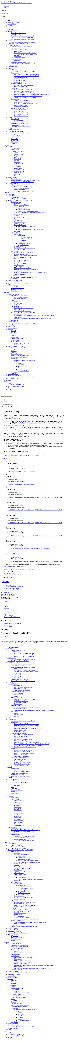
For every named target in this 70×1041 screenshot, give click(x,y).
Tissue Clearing (18, 693)
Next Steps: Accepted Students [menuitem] (26, 191)
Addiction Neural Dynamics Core (20, 698)
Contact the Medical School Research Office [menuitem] (23, 323)
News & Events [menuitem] (22, 366)
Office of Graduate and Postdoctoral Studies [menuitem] (23, 63)
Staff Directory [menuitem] (18, 220)
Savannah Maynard (19, 825)
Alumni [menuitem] (10, 117)
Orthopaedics (14, 788)
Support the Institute (23, 1020)
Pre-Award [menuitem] (10, 329)
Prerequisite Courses (16, 828)
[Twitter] (2, 629)
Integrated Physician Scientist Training (28, 860)
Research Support (12, 977)
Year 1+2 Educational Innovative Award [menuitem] (25, 97)
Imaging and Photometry (21, 702)
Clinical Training (22, 857)
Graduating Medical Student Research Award (26, 725)
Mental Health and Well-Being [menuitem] (22, 257)
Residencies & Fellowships (15, 929)
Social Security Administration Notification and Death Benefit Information (34, 965)
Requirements (21, 885)
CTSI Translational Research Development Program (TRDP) (30, 922)
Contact (10, 777)
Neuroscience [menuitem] (14, 358)
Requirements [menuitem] (21, 235)
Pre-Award (10, 979)
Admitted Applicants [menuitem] (16, 185)
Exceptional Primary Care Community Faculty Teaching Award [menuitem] (31, 94)
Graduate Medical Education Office (20, 679)
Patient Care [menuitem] (7, 380)
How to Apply (18, 883)
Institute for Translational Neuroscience (24, 1009)
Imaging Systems (19, 694)
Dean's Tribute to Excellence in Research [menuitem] (22, 37)
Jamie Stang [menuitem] (17, 162)
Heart (12, 787)
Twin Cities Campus (13, 647)
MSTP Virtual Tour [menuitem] (19, 249)
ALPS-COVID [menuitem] (15, 341)
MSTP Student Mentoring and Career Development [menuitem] (32, 212)
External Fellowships (20, 863)
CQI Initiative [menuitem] (14, 286)
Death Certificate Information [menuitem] (22, 314)
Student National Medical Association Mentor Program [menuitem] (25, 180)
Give (5, 605)
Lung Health (14, 1022)
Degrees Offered (12, 843)
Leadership (10, 648)
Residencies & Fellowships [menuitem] (15, 280)
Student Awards (15, 722)
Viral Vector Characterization (22, 690)
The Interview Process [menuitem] (24, 243)
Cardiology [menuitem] (14, 351)
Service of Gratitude (16, 969)
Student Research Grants (21, 765)
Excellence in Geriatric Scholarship (23, 734)
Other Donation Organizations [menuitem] (22, 311)
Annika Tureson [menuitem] (18, 154)
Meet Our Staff (18, 953)
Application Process (13, 833)
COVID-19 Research (13, 989)
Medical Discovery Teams (15, 1025)
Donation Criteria (15, 954)
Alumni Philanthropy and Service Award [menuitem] (25, 100)
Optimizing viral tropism (20, 688)
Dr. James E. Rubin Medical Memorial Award (26, 724)
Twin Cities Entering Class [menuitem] (21, 188)
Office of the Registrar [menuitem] (17, 59)
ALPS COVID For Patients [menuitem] (21, 343)
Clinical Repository (13, 1028)
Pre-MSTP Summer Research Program (24, 897)
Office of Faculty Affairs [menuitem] (17, 48)
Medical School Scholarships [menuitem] (22, 114)
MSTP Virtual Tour (19, 899)
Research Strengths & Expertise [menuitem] (16, 346)
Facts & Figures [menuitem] (15, 149)
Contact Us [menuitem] (14, 275)
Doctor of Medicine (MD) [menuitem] (15, 195)
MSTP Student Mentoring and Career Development (32, 862)
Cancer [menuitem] (13, 134)
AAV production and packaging (23, 687)
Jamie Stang (17, 811)
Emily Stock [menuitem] (17, 159)
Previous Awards (18, 714)
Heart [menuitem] (12, 137)
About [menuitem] (6, 28)
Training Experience (19, 856)
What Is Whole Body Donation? (19, 946)
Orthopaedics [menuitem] (14, 139)
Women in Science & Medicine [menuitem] (22, 268)
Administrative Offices (14, 662)
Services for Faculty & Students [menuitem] (19, 108)
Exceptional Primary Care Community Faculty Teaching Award (31, 744)
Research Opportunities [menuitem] (17, 271)
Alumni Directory (19, 873)
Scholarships (14, 791)
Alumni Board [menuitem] (15, 119)
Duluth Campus (12, 658)
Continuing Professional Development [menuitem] (18, 283)
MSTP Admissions (16, 882)
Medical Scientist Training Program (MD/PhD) (20, 850)
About (6, 401)
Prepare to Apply (12, 827)
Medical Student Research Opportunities (25, 670)
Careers (6, 606)
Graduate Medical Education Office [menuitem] (20, 62)
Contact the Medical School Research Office (23, 972)
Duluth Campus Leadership (18, 650)
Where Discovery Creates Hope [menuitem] (16, 386)
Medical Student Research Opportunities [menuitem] (25, 53)
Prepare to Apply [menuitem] (12, 177)
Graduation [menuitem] (17, 60)
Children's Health (15, 785)
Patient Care (7, 1029)
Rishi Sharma (18, 822)
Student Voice (14, 940)
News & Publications (20, 874)
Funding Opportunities (14, 974)
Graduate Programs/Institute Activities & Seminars (27, 919)
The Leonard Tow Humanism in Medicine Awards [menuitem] (28, 96)
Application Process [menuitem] (13, 183)
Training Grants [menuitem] (15, 337)
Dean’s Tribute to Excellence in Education (22, 656)
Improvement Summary (17, 937)
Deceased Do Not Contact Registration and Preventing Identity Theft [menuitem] (32, 318)
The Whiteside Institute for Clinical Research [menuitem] (26, 54)
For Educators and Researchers (19, 945)
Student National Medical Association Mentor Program (25, 830)
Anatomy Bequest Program (15, 943)
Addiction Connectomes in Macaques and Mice (27, 707)
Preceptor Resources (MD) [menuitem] (18, 197)
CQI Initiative (14, 936)
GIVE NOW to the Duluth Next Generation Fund (48, 497)
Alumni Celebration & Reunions (14, 586)
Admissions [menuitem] (7, 145)
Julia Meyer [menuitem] (17, 166)
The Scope (7, 625)
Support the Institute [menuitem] (23, 371)
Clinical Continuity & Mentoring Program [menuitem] (25, 255)
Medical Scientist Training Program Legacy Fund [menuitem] (24, 277)
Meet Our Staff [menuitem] (18, 303)
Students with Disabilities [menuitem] (21, 254)
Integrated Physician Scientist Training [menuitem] (28, 211)
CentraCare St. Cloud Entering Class (24, 836)
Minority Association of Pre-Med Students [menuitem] (22, 182)
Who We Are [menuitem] (17, 56)
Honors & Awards (12, 719)
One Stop (6, 6)
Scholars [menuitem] (20, 369)
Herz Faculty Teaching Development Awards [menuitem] (23, 71)
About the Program (16, 851)
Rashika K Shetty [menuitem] (19, 171)
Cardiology (14, 1000)
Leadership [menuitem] (10, 31)
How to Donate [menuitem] (15, 306)
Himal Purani (18, 810)
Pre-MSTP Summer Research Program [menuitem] (24, 248)
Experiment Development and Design (24, 699)
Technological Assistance (21, 701)
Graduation (17, 678)
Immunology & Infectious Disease (20, 1005)
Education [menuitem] (7, 192)
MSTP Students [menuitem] (15, 251)
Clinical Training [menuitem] (22, 208)
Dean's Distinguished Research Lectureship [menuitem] (22, 36)
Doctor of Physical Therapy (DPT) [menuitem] (17, 199)
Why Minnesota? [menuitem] (15, 148)
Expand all (5, 458)
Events (9, 1039)
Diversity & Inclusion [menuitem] (13, 129)
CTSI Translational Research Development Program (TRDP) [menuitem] (30, 272)
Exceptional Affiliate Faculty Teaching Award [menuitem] (26, 93)
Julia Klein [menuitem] (17, 165)
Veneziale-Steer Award (20, 727)
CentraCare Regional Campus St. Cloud (18, 661)
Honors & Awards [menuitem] (12, 69)
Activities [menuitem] (16, 215)
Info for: (6, 19)
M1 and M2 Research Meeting (22, 910)
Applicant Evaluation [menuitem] (23, 242)
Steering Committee (19, 871)
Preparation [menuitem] (21, 266)
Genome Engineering (16, 1003)
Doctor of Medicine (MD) (15, 845)
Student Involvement (16, 939)
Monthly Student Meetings (21, 911)
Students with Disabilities (21, 903)
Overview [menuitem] (17, 203)
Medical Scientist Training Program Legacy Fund (24, 926)
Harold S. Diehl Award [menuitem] (20, 105)
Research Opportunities (17, 920)
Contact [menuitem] (10, 128)
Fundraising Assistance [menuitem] (20, 111)
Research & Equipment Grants (22, 762)
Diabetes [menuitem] (13, 352)
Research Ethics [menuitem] (12, 326)
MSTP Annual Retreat (20, 913)
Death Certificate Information (22, 963)
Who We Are (17, 673)
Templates (13, 985)
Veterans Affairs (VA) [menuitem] (17, 338)
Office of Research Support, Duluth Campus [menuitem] (23, 42)
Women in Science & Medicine (22, 917)
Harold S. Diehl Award (20, 754)
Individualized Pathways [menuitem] (14, 281)
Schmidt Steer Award (20, 730)
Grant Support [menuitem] (18, 51)
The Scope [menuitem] (10, 387)
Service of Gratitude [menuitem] (16, 320)
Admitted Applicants (16, 834)
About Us (10, 796)
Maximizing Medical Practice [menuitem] (22, 122)
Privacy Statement (5, 642)
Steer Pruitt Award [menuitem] (19, 82)
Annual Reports (8, 626)
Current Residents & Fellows (12, 617)
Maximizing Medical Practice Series (15, 589)
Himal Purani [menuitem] (18, 160)
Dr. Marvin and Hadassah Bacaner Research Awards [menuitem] (28, 79)
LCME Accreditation (13, 934)
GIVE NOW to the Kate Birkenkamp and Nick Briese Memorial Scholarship (28, 548)
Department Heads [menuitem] (16, 34)
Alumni (10, 25)
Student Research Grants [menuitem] (21, 116)
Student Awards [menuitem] (15, 73)
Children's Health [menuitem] (15, 136)
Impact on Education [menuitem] (20, 298)
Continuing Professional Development (18, 933)
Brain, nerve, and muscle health (19, 782)
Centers (20, 1012)
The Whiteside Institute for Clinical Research (26, 671)
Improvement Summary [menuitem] (17, 288)
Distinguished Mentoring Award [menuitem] (23, 89)
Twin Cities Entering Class (21, 837)
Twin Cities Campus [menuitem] (13, 30)
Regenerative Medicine (17, 790)
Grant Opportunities (19, 923)
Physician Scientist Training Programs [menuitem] (24, 252)
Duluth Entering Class (20, 839)
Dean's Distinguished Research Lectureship (22, 653)
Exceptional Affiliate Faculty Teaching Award (26, 742)
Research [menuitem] (6, 292)
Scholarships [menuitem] (14, 142)
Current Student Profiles (17, 800)
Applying (16, 713)
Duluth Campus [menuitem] (12, 40)
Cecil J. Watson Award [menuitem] (20, 86)
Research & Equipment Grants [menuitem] (22, 113)
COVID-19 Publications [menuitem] (17, 344)
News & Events (22, 1016)
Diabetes (13, 1002)
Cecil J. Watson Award (20, 736)
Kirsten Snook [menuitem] (18, 168)
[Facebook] (1, 629)
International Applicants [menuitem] (27, 238)
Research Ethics (12, 976)
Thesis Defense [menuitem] (22, 228)
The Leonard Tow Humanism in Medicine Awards (28, 745)
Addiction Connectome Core (18, 705)
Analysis (16, 696)
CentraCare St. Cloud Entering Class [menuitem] (24, 186)
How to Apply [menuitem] (18, 234)
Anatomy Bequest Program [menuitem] (15, 294)
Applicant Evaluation (23, 891)
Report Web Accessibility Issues (16, 642)
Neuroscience (14, 1008)
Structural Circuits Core (17, 691)
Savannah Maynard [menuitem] (19, 175)
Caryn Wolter (18, 805)
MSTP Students (15, 900)
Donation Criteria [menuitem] (15, 305)
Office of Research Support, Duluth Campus (23, 659)
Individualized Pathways (14, 931)
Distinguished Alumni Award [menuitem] (22, 102)
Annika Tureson (18, 804)
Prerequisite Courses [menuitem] (16, 179)
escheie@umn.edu (9, 566)
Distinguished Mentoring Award (23, 739)
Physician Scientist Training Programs (24, 902)
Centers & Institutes (13, 684)
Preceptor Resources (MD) (18, 847)
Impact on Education (20, 948)
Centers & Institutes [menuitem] (13, 66)
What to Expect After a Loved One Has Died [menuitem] (23, 312)
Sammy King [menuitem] (18, 174)
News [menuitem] (5, 381)
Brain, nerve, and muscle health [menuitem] (19, 132)
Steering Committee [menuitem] (19, 222)
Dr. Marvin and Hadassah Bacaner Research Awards (28, 728)
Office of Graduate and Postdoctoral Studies (23, 681)
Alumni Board (10, 585)
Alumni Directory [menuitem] (19, 223)
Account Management (20, 759)
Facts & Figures (15, 799)
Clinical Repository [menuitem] (13, 378)
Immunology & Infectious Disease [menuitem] (20, 355)
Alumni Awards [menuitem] (15, 99)
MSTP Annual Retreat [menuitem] (20, 263)
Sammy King (18, 823)
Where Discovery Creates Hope (12, 623)
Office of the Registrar (17, 676)
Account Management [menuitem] (20, 109)
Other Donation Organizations (22, 960)
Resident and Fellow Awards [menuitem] (18, 83)
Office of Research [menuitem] (13, 321)
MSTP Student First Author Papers (27, 876)
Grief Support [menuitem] (18, 317)
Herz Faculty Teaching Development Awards (23, 721)
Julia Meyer (17, 816)
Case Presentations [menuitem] (19, 265)
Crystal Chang (18, 807)
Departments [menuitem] (11, 65)
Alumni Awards (15, 748)
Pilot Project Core (15, 711)
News (5, 1031)
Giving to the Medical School (15, 780)
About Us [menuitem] (10, 146)
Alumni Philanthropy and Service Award (25, 750)
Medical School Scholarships (22, 764)
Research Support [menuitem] (12, 328)
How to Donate (15, 956)
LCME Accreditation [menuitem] (13, 285)
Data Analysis (18, 704)
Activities (16, 865)
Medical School (5, 13)
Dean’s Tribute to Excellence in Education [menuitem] (22, 39)
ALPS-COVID (15, 991)
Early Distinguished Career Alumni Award (25, 753)
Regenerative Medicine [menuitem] (17, 140)
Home (5, 399)
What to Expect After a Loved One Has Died (23, 962)
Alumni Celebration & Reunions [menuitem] (19, 123)
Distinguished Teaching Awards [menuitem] (23, 91)
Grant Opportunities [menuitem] (19, 274)
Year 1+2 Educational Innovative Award (25, 747)
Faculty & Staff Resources (11, 610)
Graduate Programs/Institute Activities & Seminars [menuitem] (27, 269)
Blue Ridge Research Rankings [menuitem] (16, 384)
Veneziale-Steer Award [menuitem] (20, 77)
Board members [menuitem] (18, 120)
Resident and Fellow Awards (18, 733)
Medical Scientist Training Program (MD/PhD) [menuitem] (20, 200)
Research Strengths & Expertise (16, 996)
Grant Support (18, 668)
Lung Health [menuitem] (14, 372)
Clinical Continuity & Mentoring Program (25, 905)
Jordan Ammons (18, 813)
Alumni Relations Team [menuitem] (17, 125)
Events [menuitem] (9, 389)
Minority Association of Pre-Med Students (22, 831)
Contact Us (7, 601)
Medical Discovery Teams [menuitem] (15, 375)
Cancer (13, 784)
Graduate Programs (13, 928)
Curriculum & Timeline (24, 859)
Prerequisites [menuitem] (24, 240)
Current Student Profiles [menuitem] (17, 151)
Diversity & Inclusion (13, 779)
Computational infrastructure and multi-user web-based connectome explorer (34, 710)
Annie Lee (17, 802)
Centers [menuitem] (20, 363)
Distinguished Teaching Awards (23, 741)
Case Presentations (19, 914)
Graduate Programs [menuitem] (13, 278)
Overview (17, 853)
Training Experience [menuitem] (19, 206)
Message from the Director (21, 854)
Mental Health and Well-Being (22, 906)
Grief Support (18, 966)
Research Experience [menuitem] (27, 237)
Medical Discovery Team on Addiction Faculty (23, 1026)
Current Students (8, 615)
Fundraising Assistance (20, 761)
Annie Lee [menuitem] (17, 152)
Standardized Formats (20, 708)
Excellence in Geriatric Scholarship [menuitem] (23, 85)
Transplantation (15, 793)
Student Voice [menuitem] (14, 291)
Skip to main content (6, 1)
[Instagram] (4, 629)
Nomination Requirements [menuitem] (21, 106)
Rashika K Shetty (19, 820)
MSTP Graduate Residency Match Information (30, 879)
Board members (18, 770)
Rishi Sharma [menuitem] (18, 172)
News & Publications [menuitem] (20, 225)
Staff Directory (18, 870)
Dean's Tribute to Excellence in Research (22, 655)
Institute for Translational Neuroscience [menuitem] (24, 360)
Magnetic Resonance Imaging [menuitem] (19, 357)
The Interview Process (24, 893)
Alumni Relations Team (12, 588)
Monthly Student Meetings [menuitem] (21, 262)
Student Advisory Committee (22, 868)
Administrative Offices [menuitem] (14, 45)
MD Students (11, 21)
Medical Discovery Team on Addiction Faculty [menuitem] (23, 377)
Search (3, 10)
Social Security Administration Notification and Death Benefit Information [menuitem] (34, 315)
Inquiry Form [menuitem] (18, 309)
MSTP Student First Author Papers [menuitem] (27, 226)
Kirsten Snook (18, 817)
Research (6, 942)
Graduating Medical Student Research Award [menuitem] (26, 76)
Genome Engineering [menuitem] (16, 354)
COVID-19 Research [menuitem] (13, 340)
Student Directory (19, 867)
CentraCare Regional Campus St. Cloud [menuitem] (18, 43)
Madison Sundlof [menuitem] (19, 169)
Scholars (20, 1019)
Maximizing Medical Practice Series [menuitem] (20, 126)
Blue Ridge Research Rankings (16, 1034)
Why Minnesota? (15, 797)
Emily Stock (17, 808)
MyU (5, 7)
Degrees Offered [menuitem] (12, 194)
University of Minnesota (17, 641)
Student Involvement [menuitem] (16, 289)
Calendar (13, 908)
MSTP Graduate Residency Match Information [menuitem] (30, 229)
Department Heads (16, 651)
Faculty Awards (15, 737)
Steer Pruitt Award (19, 731)
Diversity (6, 608)
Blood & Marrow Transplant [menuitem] (18, 348)
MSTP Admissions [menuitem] (16, 232)
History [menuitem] (10, 68)
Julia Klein (17, 814)
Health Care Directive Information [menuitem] (23, 308)
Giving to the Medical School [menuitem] (15, 131)
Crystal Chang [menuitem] (18, 157)
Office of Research (13, 971)
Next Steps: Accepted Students (26, 840)
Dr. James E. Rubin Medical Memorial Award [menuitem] (26, 74)
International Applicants (27, 888)
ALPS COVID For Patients (21, 992)
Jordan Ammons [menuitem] (18, 163)
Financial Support (19, 896)
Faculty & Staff (12, 24)
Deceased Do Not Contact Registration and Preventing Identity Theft (32, 968)
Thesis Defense (22, 877)
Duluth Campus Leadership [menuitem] (18, 33)
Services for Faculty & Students (19, 757)
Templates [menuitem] (13, 335)
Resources (17, 880)
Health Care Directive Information (23, 957)
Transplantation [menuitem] (15, 143)
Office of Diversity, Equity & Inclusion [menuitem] (21, 46)
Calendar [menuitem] (13, 258)
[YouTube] (6, 629)
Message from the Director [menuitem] (21, 205)
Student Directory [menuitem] (19, 217)
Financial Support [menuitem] (19, 246)
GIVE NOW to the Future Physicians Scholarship (21, 471)
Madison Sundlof (19, 819)
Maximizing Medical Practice (22, 771)
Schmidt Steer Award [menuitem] (20, 80)
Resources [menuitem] (17, 231)
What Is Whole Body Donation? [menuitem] (19, 297)
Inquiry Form (18, 959)
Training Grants (15, 986)
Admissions (7, 794)
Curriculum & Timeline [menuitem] (24, 209)
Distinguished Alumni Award (22, 751)
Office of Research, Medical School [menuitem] (20, 57)
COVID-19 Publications (17, 994)
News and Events (15, 716)
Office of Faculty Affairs (17, 665)
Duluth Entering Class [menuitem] (20, 189)
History (10, 717)
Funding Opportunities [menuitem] (14, 324)
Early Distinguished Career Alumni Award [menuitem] (25, 103)
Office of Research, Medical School (20, 674)
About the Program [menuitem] (16, 202)
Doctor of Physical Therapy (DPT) (17, 848)
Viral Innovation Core (17, 685)
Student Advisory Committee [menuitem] (22, 218)
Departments (11, 682)
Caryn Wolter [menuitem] (18, 156)
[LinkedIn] (7, 629)
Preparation (21, 916)
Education (7, 842)
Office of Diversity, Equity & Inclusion (21, 664)
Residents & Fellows (13, 22)
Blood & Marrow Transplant (18, 997)
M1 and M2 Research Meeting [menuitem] (22, 260)
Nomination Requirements (21, 756)
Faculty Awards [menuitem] (15, 88)
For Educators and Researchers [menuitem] (19, 295)
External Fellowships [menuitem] (20, 214)
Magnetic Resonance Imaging (19, 1006)
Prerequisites (24, 890)
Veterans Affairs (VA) (17, 988)
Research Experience (27, 886)
